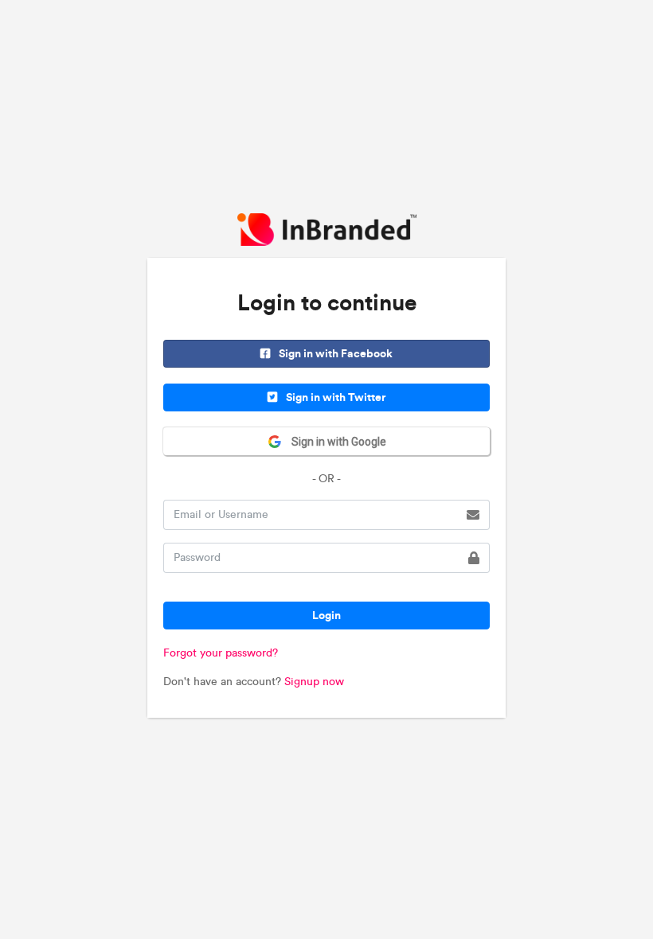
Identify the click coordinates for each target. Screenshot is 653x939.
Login (326, 615)
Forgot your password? (220, 653)
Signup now (314, 681)
